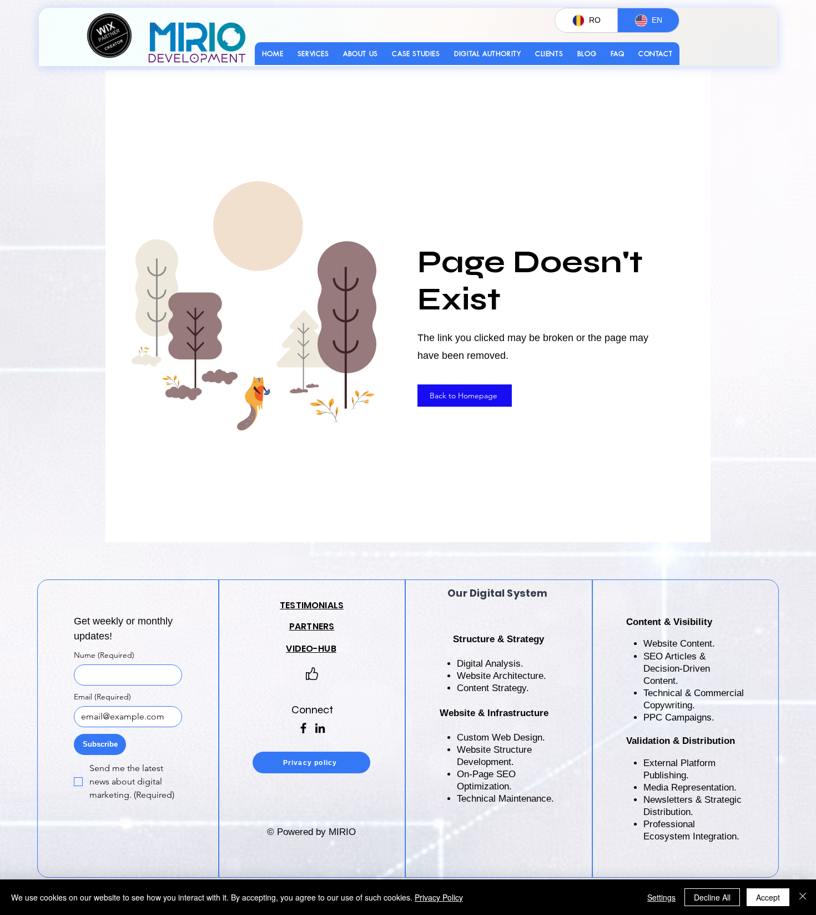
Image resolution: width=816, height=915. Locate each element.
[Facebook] (303, 728)
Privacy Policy (439, 897)
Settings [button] (661, 897)
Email (102, 697)
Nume (104, 655)
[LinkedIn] (320, 728)
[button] (313, 53)
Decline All (712, 897)
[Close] (802, 897)
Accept (768, 897)
